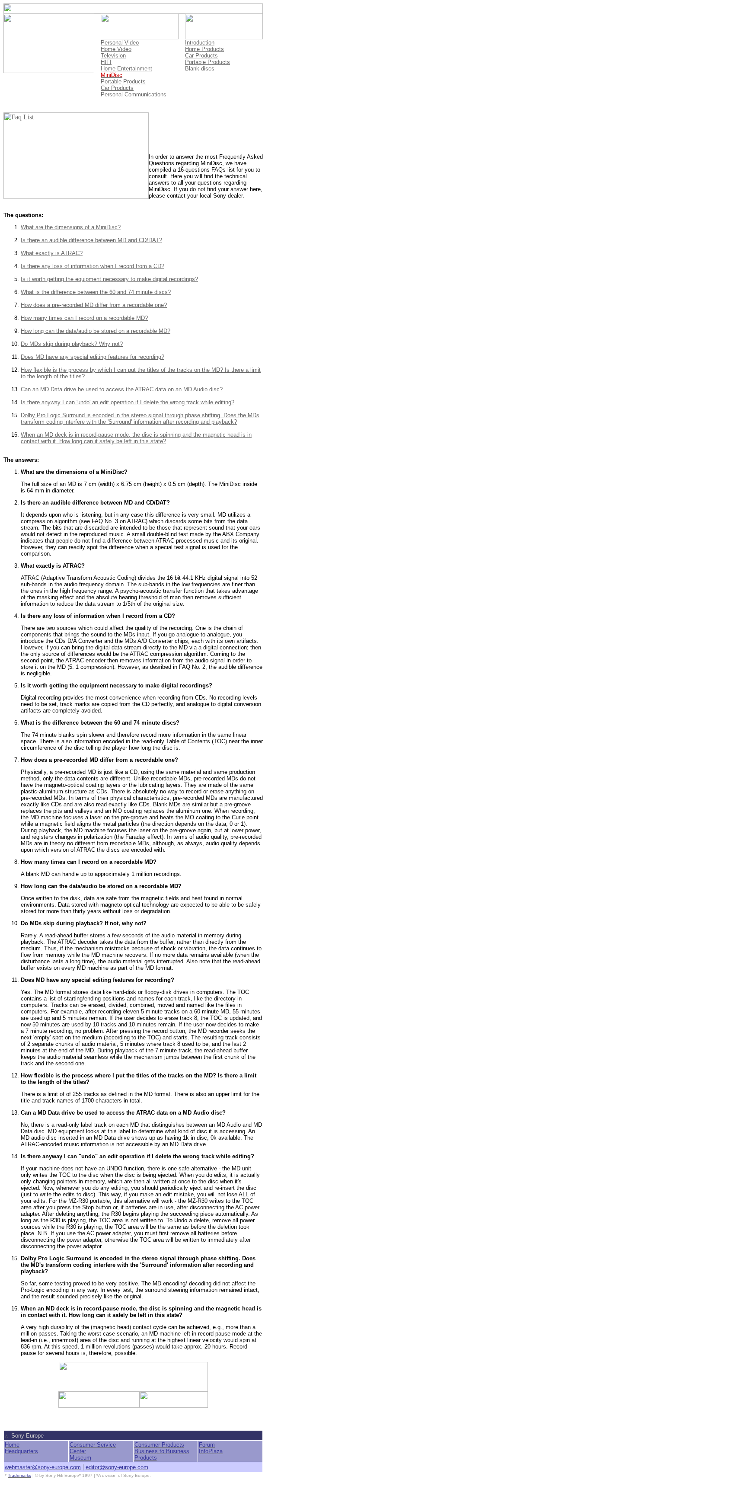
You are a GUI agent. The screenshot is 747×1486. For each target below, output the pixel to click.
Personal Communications (133, 94)
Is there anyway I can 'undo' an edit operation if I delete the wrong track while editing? (127, 402)
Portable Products (123, 81)
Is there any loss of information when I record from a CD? (92, 266)
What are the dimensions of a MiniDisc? (71, 227)
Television (113, 55)
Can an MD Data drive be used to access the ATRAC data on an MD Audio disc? (122, 389)
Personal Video (120, 42)
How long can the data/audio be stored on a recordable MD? (95, 331)
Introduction (199, 42)
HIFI (106, 62)
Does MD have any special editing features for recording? (92, 357)
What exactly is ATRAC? (52, 253)
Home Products (204, 49)
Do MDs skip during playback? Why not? (72, 344)
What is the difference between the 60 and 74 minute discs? (96, 292)
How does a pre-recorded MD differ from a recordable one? (94, 305)
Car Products (117, 88)
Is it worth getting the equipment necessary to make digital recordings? (109, 279)
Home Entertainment (126, 68)
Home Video (116, 49)
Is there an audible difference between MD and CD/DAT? (91, 240)
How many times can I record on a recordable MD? (84, 318)
